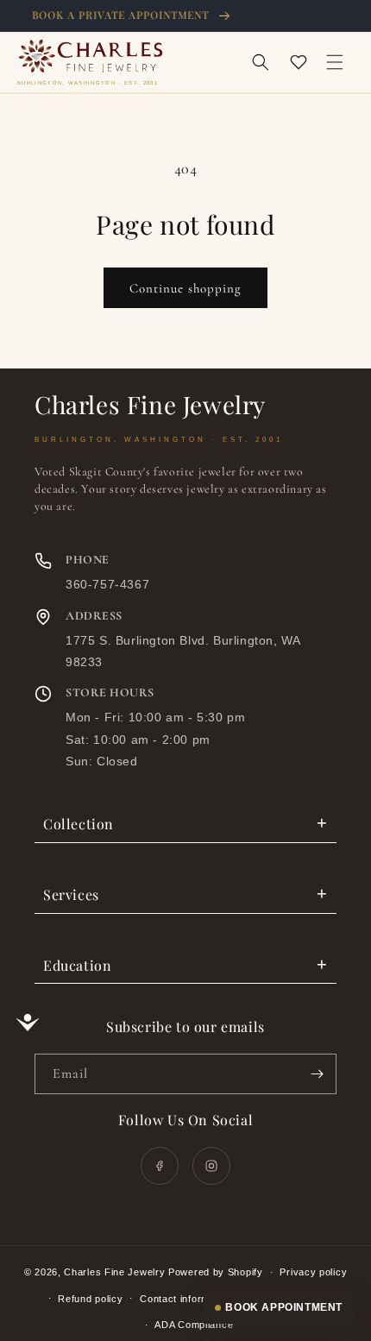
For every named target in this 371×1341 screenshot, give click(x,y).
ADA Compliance (193, 1324)
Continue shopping (185, 288)
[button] (261, 62)
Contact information (186, 1299)
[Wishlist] (298, 62)
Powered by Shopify (215, 1272)
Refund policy (90, 1299)
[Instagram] (211, 1166)
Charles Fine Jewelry (114, 1272)
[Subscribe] (317, 1074)
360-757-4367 (107, 584)
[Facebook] (160, 1166)
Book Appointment (284, 1307)
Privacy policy (313, 1272)
